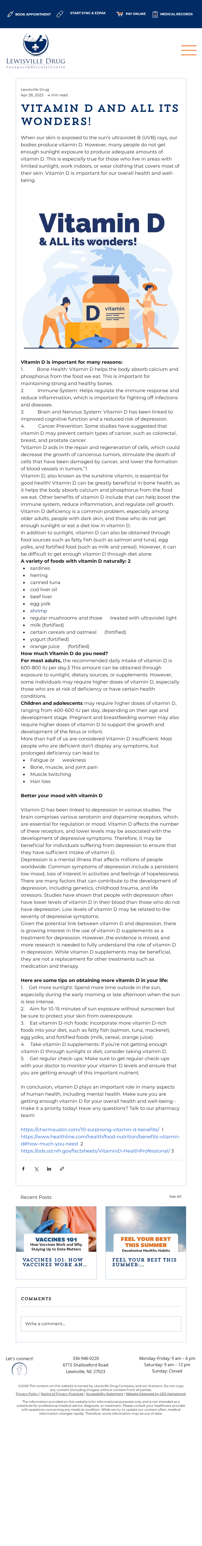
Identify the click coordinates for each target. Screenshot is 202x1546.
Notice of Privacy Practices (62, 1394)
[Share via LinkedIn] (49, 1168)
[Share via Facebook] (23, 1168)
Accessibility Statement (104, 1394)
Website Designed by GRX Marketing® (156, 1394)
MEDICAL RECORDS (176, 14)
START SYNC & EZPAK (88, 13)
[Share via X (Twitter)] (36, 1168)
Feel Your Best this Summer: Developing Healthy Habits (144, 1263)
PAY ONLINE (136, 14)
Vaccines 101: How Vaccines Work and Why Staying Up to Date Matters (54, 1263)
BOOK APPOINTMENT (33, 14)
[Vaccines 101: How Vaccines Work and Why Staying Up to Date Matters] (56, 1229)
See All (175, 1196)
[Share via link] (61, 1168)
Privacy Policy (27, 1394)
